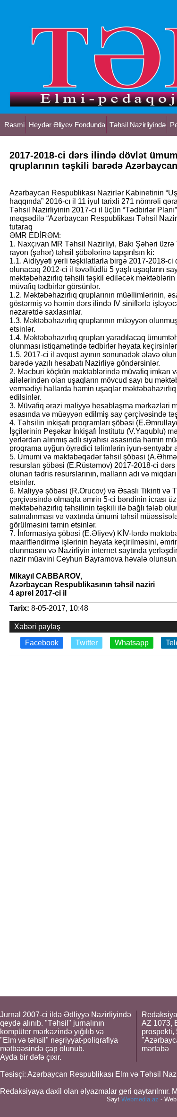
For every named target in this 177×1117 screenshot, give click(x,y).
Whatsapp (132, 643)
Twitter (87, 643)
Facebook (42, 643)
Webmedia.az (140, 1099)
